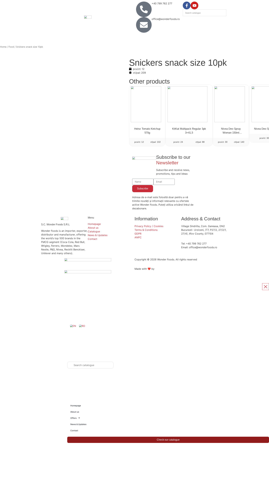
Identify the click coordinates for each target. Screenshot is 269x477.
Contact (74, 430)
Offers (73, 418)
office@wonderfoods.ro (166, 19)
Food (11, 46)
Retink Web (161, 268)
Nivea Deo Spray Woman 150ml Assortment (231, 132)
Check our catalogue (168, 439)
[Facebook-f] (187, 5)
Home (3, 46)
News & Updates (78, 424)
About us (74, 412)
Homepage (75, 405)
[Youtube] (194, 5)
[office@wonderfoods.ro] (144, 25)
